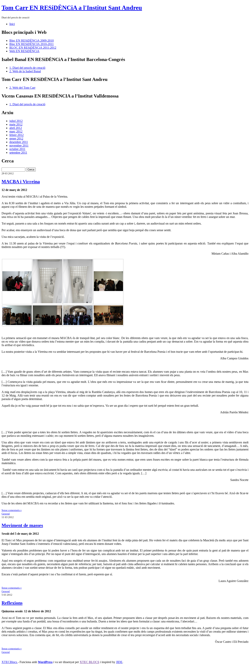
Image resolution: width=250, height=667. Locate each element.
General (6, 513)
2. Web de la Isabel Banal (25, 71)
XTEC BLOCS (89, 662)
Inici (12, 24)
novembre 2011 (19, 145)
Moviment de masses (22, 525)
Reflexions (12, 602)
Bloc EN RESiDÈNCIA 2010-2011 (31, 44)
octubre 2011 (17, 149)
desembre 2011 (18, 142)
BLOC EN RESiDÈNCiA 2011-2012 (32, 47)
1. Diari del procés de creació (27, 67)
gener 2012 (16, 138)
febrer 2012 (16, 135)
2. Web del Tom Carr (22, 87)
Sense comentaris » (12, 510)
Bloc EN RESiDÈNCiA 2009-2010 (31, 40)
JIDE (119, 662)
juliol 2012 (16, 121)
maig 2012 (15, 124)
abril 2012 (15, 128)
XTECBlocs (10, 662)
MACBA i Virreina (21, 181)
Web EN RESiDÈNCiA (24, 51)
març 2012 (15, 131)
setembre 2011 (18, 152)
